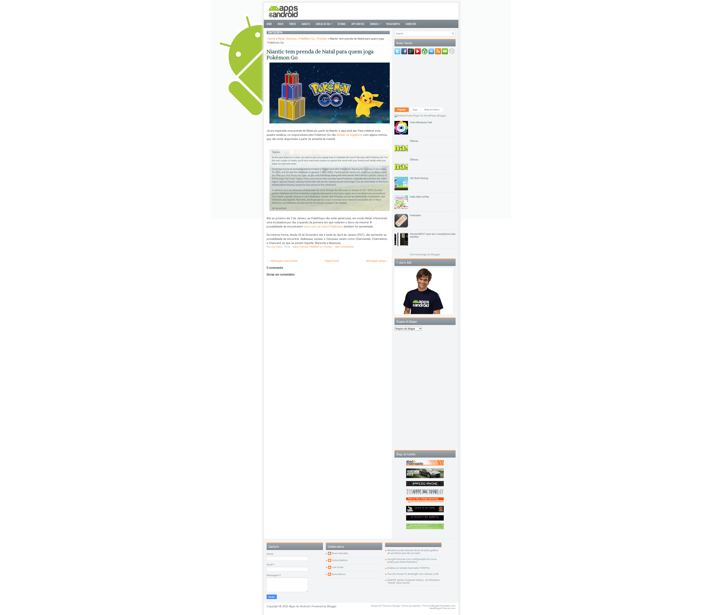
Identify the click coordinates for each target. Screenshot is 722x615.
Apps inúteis (357, 24)
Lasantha (416, 606)
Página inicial (332, 260)
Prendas (322, 38)
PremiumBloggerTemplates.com (439, 606)
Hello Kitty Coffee (419, 196)
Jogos (281, 24)
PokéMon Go (307, 38)
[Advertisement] (387, 11)
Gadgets (306, 24)
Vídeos (292, 24)
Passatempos (393, 24)
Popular (401, 109)
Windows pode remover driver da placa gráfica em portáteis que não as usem (412, 552)
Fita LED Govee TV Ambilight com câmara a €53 (413, 574)
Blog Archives (432, 109)
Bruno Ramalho (340, 553)
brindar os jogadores (349, 135)
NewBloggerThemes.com (443, 608)
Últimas (342, 24)
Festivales (415, 215)
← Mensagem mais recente (282, 260)
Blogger (435, 254)
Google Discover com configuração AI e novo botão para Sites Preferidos (412, 560)
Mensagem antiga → (377, 260)
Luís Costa (337, 567)
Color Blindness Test (421, 122)
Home (269, 24)
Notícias (292, 38)
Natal (281, 38)
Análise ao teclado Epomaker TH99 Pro (408, 568)
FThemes (386, 606)
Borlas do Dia (324, 24)
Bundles (375, 24)
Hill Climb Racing (419, 178)
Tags (415, 109)
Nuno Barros (338, 574)
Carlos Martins (339, 560)
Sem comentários (344, 247)
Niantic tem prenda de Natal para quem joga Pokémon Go (320, 55)
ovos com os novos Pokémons (323, 226)
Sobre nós (411, 24)
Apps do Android (299, 606)
